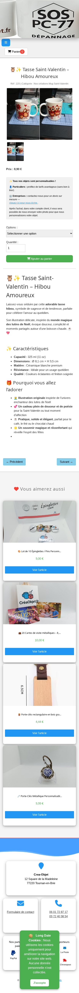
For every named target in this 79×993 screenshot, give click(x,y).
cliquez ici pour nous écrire (23, 203)
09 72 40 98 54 (58, 916)
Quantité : (12, 242)
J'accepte (39, 982)
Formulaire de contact (20, 911)
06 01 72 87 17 (58, 911)
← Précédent (14, 461)
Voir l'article (39, 569)
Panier (17, 51)
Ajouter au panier (41, 258)
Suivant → (66, 461)
